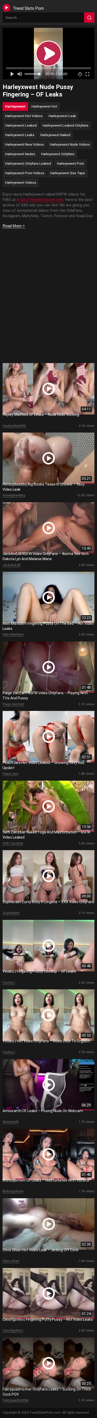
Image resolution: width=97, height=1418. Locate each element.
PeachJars (10, 774)
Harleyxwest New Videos (24, 144)
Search (89, 17)
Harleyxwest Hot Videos (24, 116)
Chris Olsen (11, 1261)
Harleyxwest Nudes (20, 154)
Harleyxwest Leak (62, 116)
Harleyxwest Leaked (21, 125)
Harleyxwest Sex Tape (67, 173)
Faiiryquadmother (16, 1400)
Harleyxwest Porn (70, 163)
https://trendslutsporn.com (40, 199)
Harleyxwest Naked (55, 135)
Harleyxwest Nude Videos (70, 144)
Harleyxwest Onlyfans (57, 154)
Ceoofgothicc (13, 1330)
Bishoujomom (13, 1191)
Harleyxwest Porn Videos (24, 173)
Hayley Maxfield (14, 426)
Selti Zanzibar (13, 843)
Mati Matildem (13, 634)
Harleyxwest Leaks (19, 135)
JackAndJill (11, 565)
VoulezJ (9, 982)
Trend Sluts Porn (28, 8)
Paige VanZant (13, 704)
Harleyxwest (15, 106)
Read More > (14, 226)
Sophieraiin (11, 913)
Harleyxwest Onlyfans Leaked (28, 163)
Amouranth (11, 1122)
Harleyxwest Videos (20, 182)
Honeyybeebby (14, 495)
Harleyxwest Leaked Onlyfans (65, 125)
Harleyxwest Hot (44, 106)
